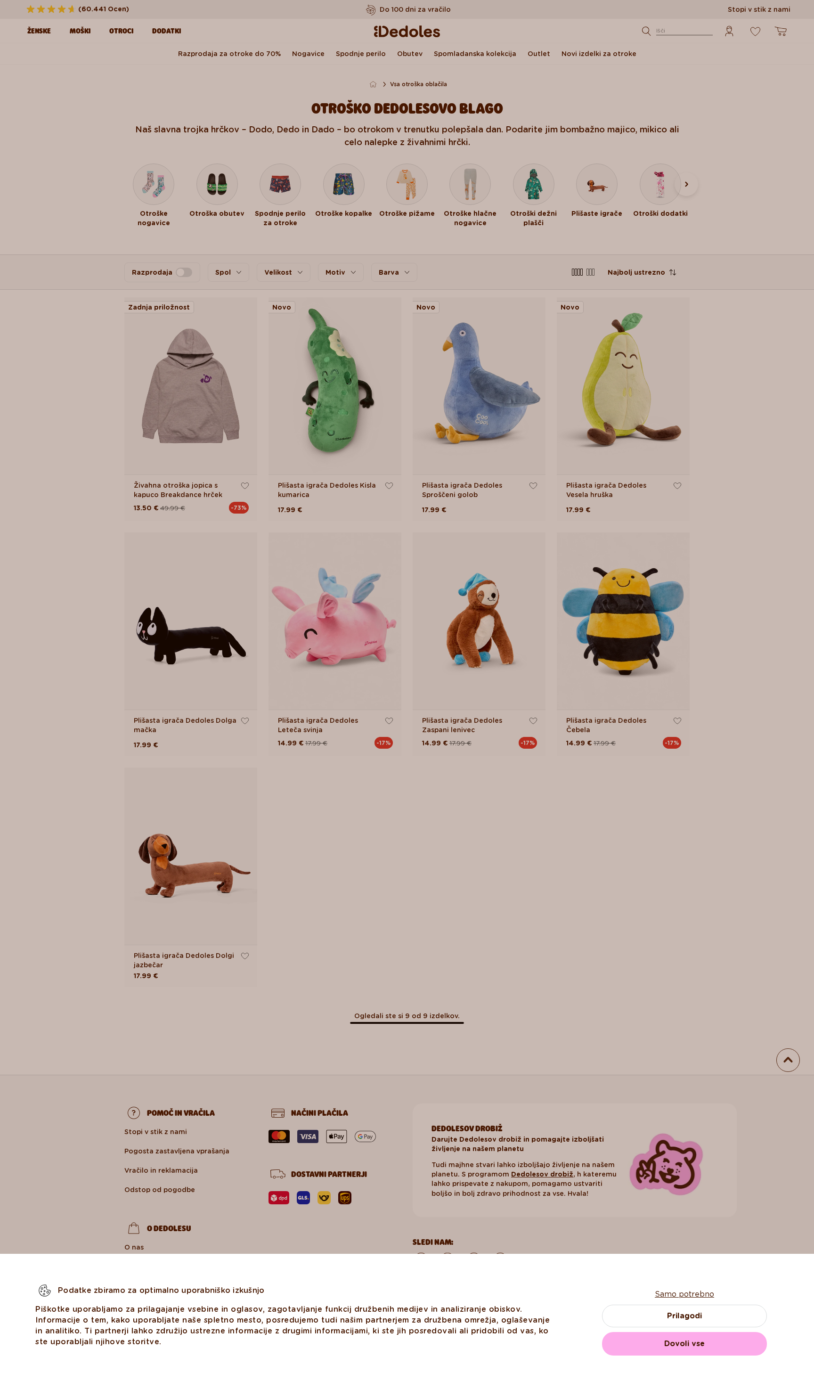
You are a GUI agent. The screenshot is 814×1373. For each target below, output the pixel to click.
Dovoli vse (684, 1343)
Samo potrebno (684, 1294)
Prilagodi (684, 1315)
